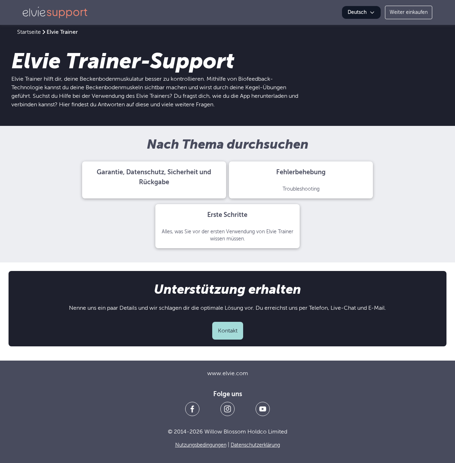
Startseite (29, 32)
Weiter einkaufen (409, 12)
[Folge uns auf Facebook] (192, 409)
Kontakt (227, 331)
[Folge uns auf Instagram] (227, 409)
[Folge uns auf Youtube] (262, 409)
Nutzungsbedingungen (200, 445)
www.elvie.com (227, 373)
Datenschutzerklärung (255, 445)
